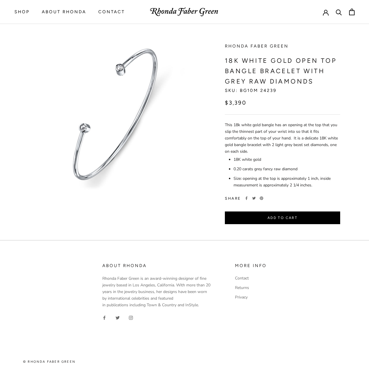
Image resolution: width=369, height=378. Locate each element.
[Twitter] (254, 198)
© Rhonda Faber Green (49, 362)
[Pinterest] (261, 198)
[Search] (339, 12)
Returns (242, 287)
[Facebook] (246, 198)
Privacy (241, 297)
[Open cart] (352, 12)
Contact (111, 11)
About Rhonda (64, 11)
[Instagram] (131, 317)
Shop (22, 11)
